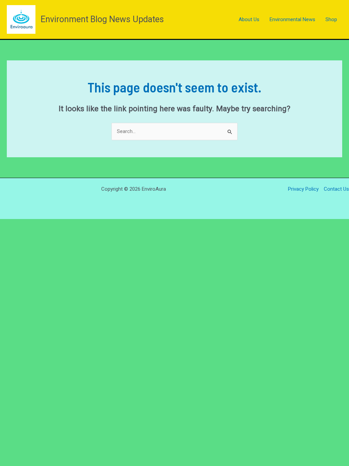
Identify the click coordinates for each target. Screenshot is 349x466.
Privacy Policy (303, 189)
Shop (331, 19)
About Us (249, 19)
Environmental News (292, 19)
